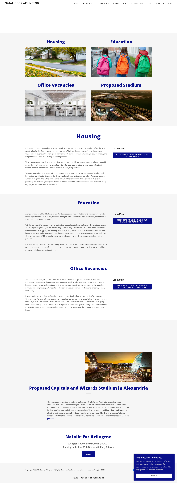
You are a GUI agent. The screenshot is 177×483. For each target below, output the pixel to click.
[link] (34, 3)
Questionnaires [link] (156, 3)
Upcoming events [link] (137, 3)
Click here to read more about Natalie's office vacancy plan (132, 287)
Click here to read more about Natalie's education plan (132, 221)
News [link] (169, 3)
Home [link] (76, 3)
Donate (88, 454)
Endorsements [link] (119, 3)
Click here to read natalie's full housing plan (132, 155)
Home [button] (75, 478)
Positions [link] (104, 3)
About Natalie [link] (89, 3)
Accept (154, 476)
